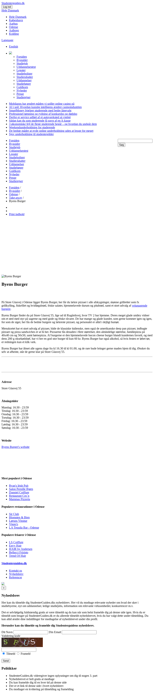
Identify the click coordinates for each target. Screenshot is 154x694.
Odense (13, 27)
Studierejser (23, 97)
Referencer (15, 577)
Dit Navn (7, 632)
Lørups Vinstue (18, 520)
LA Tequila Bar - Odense (24, 527)
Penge (20, 93)
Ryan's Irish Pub (18, 485)
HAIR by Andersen (20, 549)
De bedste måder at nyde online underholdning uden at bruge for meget (51, 130)
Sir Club (14, 514)
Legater (21, 70)
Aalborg (14, 30)
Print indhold (16, 214)
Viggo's (13, 524)
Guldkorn (22, 87)
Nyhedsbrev (16, 574)
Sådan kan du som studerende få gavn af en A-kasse (40, 120)
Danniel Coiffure (19, 492)
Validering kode (11, 635)
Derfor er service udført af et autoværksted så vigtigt (40, 117)
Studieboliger (24, 73)
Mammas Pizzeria (19, 499)
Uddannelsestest (26, 66)
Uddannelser (24, 80)
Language (7, 40)
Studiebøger (24, 83)
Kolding (14, 33)
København (16, 20)
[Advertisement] (77, 245)
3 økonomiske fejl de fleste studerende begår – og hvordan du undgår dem (53, 124)
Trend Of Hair (17, 555)
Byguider (22, 60)
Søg (121, 144)
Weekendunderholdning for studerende (32, 127)
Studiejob (22, 63)
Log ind (7, 6)
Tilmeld (10, 653)
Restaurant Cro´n (19, 495)
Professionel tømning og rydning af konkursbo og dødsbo (43, 113)
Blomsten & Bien (19, 517)
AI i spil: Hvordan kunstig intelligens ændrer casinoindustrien (45, 107)
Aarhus (13, 23)
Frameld (25, 653)
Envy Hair (15, 545)
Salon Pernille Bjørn (21, 489)
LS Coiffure (16, 542)
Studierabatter (25, 77)
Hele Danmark (10, 10)
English (13, 46)
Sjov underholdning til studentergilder (31, 134)
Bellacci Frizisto (18, 552)
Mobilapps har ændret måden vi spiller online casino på (41, 103)
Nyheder (22, 90)
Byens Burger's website (15, 447)
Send (6, 660)
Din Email (55, 632)
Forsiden (22, 56)
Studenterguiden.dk (14, 563)
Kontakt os (15, 570)
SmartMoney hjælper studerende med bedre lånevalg (40, 110)
